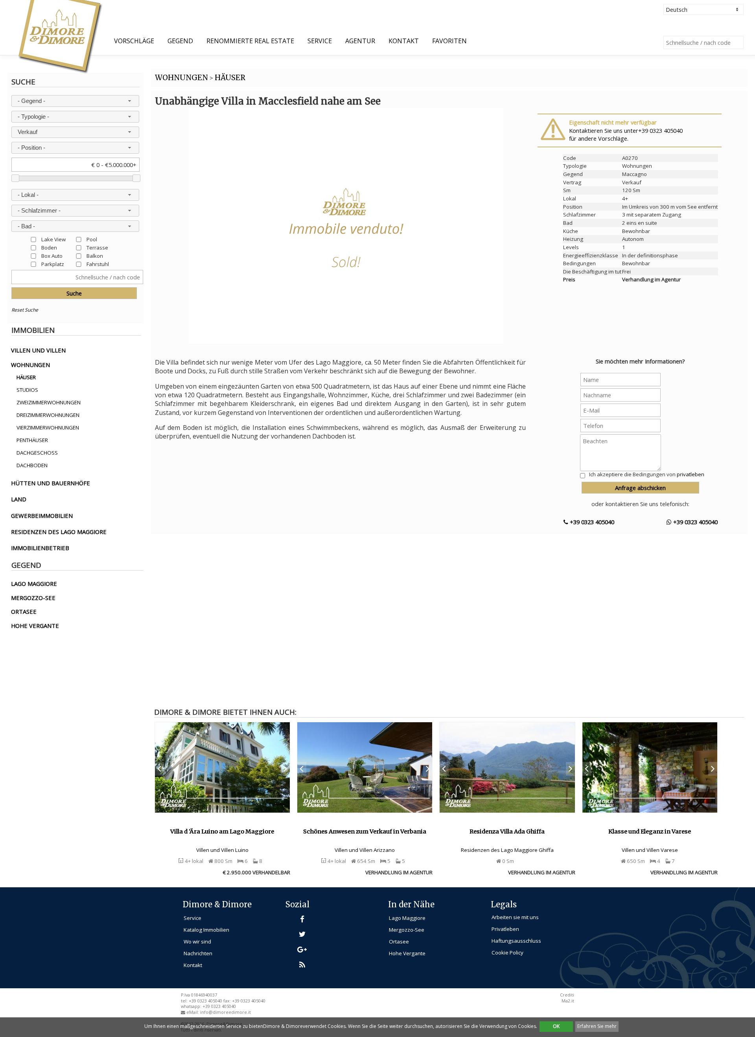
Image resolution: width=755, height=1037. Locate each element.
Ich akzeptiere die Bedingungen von (646, 474)
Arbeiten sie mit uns (515, 917)
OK (556, 1026)
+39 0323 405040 (591, 522)
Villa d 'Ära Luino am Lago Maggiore (222, 831)
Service (320, 41)
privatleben (690, 474)
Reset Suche (24, 310)
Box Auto (52, 255)
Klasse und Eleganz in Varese (649, 831)
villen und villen (38, 350)
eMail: (193, 1012)
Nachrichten (198, 953)
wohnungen (30, 365)
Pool (92, 239)
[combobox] (75, 101)
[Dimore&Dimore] (59, 36)
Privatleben (505, 928)
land (18, 499)
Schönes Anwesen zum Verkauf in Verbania (364, 831)
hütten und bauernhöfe (50, 483)
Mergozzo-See (406, 929)
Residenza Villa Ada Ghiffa (507, 831)
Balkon (95, 255)
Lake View (53, 239)
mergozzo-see (33, 598)
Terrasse (97, 247)
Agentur (360, 41)
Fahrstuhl (98, 264)
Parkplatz (52, 264)
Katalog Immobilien (206, 929)
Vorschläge (134, 41)
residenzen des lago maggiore (59, 532)
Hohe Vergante (407, 953)
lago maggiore (34, 583)
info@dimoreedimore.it (225, 1012)
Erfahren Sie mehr (597, 1026)
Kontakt (404, 41)
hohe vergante (35, 626)
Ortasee (399, 941)
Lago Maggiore (407, 917)
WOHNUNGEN (181, 77)
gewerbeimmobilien (42, 515)
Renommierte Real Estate (250, 41)
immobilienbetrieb (40, 548)
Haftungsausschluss (516, 940)
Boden (49, 247)
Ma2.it (568, 1001)
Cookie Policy (507, 952)
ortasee (24, 611)
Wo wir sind (197, 941)
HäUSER (230, 77)
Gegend (180, 41)
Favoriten (449, 41)
